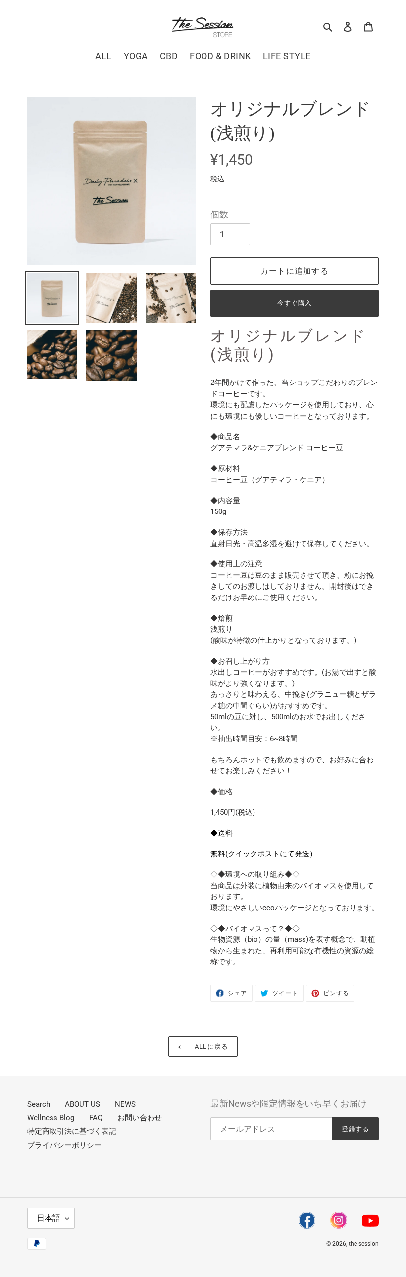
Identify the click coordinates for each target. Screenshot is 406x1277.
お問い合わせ (139, 1117)
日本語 (48, 1218)
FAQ (95, 1117)
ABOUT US (82, 1104)
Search (38, 1104)
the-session (364, 1243)
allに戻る (210, 1046)
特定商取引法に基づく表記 (71, 1131)
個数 (219, 214)
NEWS (125, 1104)
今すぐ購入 (294, 303)
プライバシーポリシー (64, 1145)
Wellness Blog (50, 1117)
